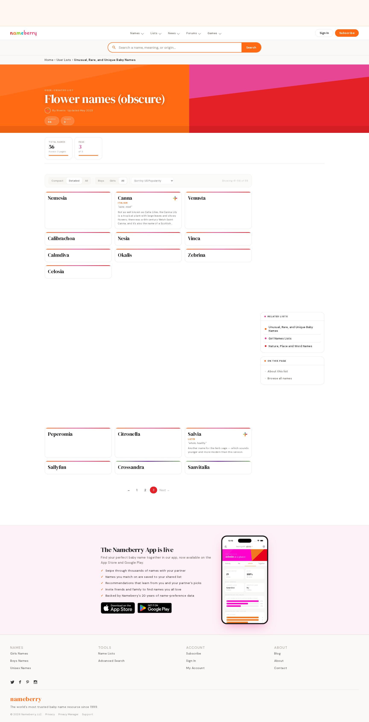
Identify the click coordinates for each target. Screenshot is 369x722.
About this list (278, 371)
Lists (154, 33)
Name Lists (106, 653)
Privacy (50, 714)
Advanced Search (111, 661)
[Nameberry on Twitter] (12, 681)
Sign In (324, 33)
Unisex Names (20, 668)
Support (87, 714)
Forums (191, 33)
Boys (101, 180)
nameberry (26, 699)
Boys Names (19, 661)
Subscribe (347, 33)
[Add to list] (175, 198)
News (172, 33)
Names (135, 33)
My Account (195, 668)
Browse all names (280, 378)
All (86, 180)
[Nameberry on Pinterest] (28, 681)
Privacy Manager (68, 714)
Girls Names (19, 653)
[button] (148, 180)
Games (212, 33)
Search (251, 47)
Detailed (74, 180)
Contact (280, 668)
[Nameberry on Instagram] (35, 681)
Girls (113, 180)
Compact (57, 180)
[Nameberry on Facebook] (20, 681)
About (279, 661)
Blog (277, 653)
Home (49, 60)
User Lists (64, 60)
